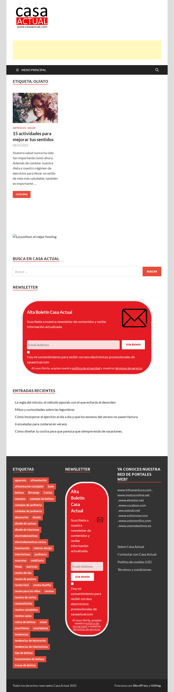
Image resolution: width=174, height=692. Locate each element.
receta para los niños (27, 591)
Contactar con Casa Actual (137, 554)
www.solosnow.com (133, 515)
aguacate (20, 480)
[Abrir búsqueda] (157, 70)
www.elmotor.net (131, 500)
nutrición (31, 566)
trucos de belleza (25, 665)
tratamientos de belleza (29, 659)
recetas (49, 591)
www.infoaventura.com (134, 490)
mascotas (21, 560)
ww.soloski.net (129, 510)
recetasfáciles (23, 603)
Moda (18, 566)
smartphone (40, 628)
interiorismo (22, 554)
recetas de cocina (25, 597)
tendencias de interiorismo (31, 646)
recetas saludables (26, 609)
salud (43, 622)
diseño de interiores (27, 529)
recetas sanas (23, 615)
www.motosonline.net (133, 495)
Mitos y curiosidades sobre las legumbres (44, 409)
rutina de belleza (25, 622)
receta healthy (42, 585)
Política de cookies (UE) (135, 562)
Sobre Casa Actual (131, 546)
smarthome (22, 628)
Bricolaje (33, 492)
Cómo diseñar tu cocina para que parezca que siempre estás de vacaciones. (68, 431)
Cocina (48, 492)
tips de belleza (24, 653)
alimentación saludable (29, 486)
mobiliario (37, 560)
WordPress (140, 685)
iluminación (22, 548)
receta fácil (22, 585)
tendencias (21, 634)
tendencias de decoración (30, 640)
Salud (31, 127)
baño (51, 486)
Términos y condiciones (134, 569)
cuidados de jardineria (28, 511)
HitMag (156, 685)
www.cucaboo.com (132, 505)
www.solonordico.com (135, 521)
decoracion (21, 517)
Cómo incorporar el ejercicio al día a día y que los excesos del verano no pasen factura (76, 417)
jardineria (41, 554)
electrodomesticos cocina (30, 542)
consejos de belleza (42, 498)
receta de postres (25, 579)
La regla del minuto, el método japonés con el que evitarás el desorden (65, 402)
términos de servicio (128, 368)
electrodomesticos (26, 535)
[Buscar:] (87, 271)
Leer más (20, 193)
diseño (37, 517)
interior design (43, 548)
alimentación (39, 480)
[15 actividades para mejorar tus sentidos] (35, 108)
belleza (19, 492)
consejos (20, 498)
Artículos (19, 127)
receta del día (23, 573)
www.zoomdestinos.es (135, 526)
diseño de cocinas (25, 523)
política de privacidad (86, 368)
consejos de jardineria (28, 505)
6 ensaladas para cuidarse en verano (41, 424)
